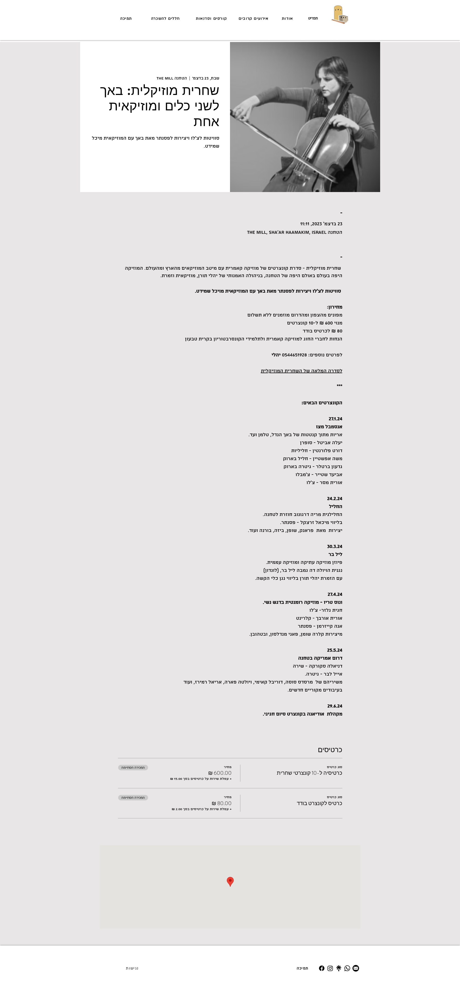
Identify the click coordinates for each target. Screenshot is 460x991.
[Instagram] (330, 968)
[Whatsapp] (347, 968)
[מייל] (355, 968)
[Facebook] (321, 968)
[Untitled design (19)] (338, 968)
